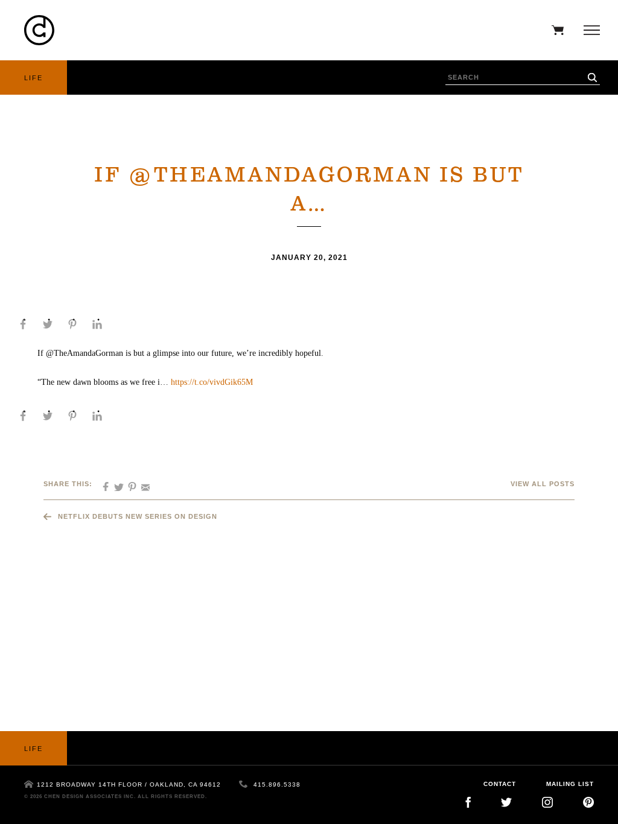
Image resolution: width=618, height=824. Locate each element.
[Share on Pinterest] (72, 324)
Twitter (506, 802)
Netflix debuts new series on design (137, 516)
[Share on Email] (141, 483)
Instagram (547, 802)
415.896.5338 (277, 784)
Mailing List (570, 784)
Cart (555, 30)
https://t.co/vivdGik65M (212, 382)
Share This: (67, 483)
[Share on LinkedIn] (97, 324)
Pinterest (588, 802)
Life (33, 77)
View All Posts (543, 483)
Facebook (468, 802)
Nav (589, 30)
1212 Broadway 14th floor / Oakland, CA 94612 (129, 784)
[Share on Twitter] (48, 324)
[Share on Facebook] (23, 324)
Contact (499, 784)
